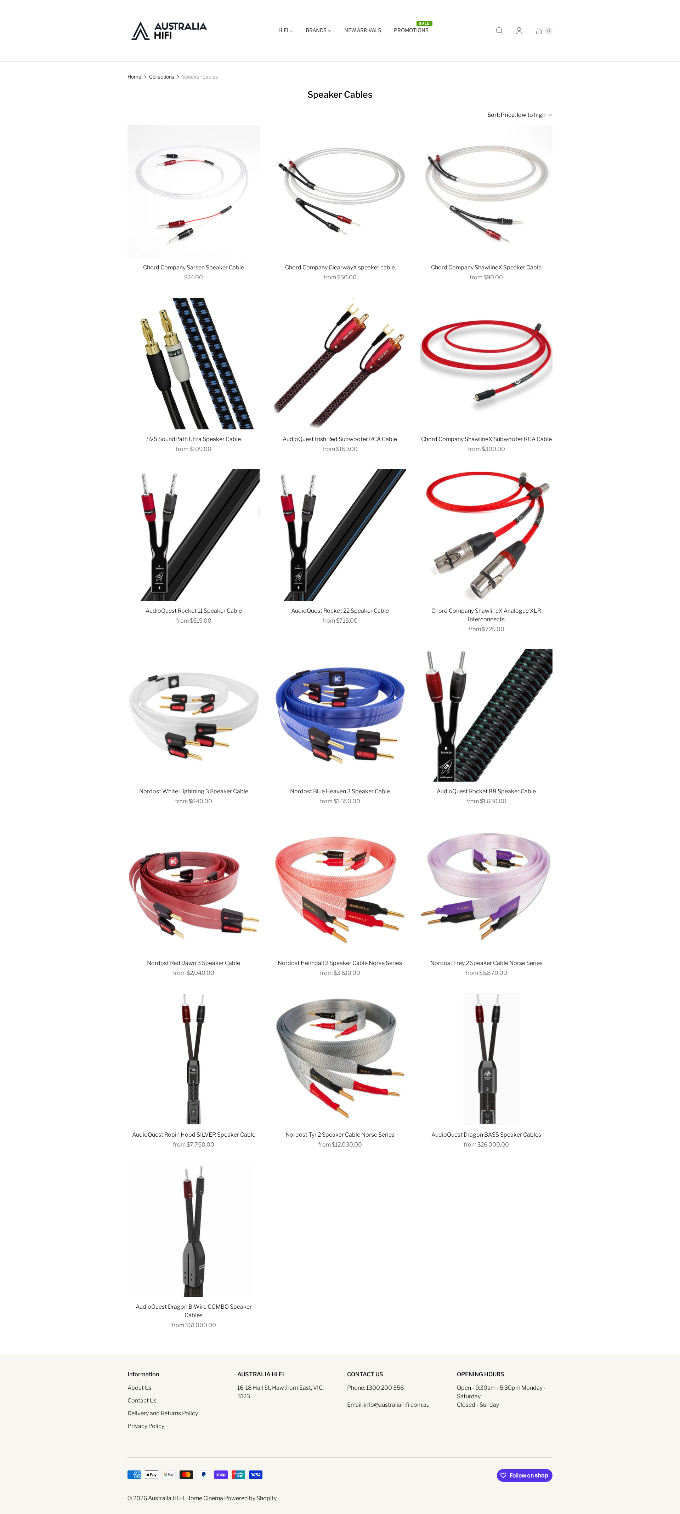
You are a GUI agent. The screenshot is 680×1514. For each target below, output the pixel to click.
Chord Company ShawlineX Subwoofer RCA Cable (486, 439)
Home (134, 77)
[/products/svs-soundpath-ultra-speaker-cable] (194, 363)
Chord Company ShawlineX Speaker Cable (486, 267)
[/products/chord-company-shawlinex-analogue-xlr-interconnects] (486, 535)
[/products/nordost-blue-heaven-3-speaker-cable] (340, 715)
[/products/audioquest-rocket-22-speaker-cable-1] (340, 535)
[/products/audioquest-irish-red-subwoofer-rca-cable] (340, 363)
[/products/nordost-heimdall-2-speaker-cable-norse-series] (340, 887)
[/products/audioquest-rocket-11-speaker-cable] (194, 535)
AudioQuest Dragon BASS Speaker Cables (486, 1134)
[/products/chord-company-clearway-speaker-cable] (340, 191)
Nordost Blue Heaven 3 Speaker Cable (340, 791)
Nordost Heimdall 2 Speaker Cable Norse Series (340, 963)
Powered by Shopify (250, 1498)
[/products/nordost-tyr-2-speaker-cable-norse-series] (340, 1059)
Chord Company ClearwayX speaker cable (340, 267)
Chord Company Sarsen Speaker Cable (193, 267)
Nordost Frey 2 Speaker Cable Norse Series (486, 963)
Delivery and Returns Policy (163, 1413)
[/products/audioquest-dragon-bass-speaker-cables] (486, 1059)
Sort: (516, 115)
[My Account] (519, 30)
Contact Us (142, 1400)
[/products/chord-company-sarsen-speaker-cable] (194, 191)
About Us (140, 1387)
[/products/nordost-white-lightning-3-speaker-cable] (194, 715)
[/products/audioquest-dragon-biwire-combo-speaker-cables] (194, 1231)
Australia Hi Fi (166, 1498)
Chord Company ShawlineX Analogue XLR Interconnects (486, 615)
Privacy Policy (146, 1426)
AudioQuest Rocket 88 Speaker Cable (486, 791)
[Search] (499, 30)
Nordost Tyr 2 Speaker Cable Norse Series (340, 1134)
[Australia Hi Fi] (169, 31)
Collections (161, 77)
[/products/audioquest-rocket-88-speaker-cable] (486, 715)
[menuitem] (285, 31)
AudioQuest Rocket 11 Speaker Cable (194, 610)
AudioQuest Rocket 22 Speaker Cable (340, 610)
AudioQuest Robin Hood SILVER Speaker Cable (193, 1134)
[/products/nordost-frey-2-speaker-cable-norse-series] (486, 887)
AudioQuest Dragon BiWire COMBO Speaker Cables (194, 1311)
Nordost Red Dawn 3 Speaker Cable (193, 963)
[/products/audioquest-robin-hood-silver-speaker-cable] (194, 1059)
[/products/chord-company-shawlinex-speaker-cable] (486, 191)
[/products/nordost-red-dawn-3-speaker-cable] (194, 887)
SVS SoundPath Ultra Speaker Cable (193, 439)
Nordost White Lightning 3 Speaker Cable (193, 791)
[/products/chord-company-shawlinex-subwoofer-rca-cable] (486, 363)
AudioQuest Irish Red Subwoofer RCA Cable (340, 439)
